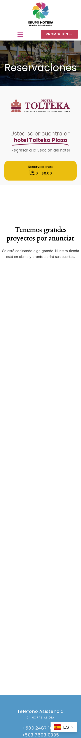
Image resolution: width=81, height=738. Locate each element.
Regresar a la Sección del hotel (40, 150)
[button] (20, 34)
